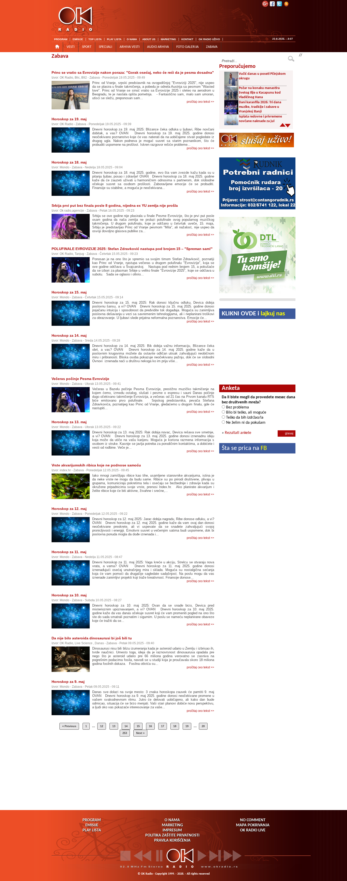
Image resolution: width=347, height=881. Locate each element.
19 (186, 726)
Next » (140, 733)
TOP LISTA (95, 39)
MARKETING (168, 39)
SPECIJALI (105, 47)
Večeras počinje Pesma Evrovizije (80, 379)
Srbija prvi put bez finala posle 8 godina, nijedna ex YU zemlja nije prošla (115, 205)
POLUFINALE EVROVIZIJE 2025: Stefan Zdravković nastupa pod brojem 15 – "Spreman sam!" (132, 249)
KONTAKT (187, 39)
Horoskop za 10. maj (69, 595)
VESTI (71, 47)
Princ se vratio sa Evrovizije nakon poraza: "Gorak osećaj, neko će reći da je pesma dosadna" (133, 72)
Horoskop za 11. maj (69, 552)
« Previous (69, 726)
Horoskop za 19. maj (69, 119)
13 (113, 726)
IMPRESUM (172, 830)
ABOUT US (148, 39)
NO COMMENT (252, 820)
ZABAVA (211, 47)
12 (101, 726)
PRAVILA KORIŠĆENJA (172, 841)
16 (150, 726)
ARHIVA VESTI (130, 47)
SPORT (86, 47)
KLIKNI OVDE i (253, 314)
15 (138, 726)
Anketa (231, 388)
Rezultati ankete (238, 433)
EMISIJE (78, 39)
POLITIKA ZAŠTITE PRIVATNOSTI (172, 835)
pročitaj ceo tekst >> (200, 102)
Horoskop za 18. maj (69, 162)
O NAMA (132, 39)
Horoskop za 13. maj (69, 422)
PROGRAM (60, 39)
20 (203, 726)
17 (162, 726)
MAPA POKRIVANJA (253, 825)
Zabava (60, 56)
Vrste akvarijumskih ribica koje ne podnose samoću (96, 465)
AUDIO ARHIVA (158, 47)
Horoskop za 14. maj (69, 335)
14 (126, 726)
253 (124, 733)
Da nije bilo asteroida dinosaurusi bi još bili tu (92, 638)
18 (174, 726)
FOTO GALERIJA (187, 47)
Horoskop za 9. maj (68, 682)
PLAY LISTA (114, 39)
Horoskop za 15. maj (69, 292)
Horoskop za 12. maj (69, 509)
